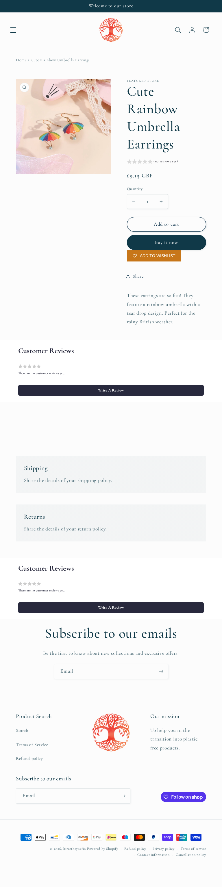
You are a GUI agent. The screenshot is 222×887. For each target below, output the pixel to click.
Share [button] (138, 276)
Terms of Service (32, 744)
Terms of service (193, 849)
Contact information (153, 855)
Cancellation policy (191, 855)
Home (21, 59)
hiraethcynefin (74, 849)
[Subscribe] (161, 671)
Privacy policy (164, 849)
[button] (13, 30)
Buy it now (166, 242)
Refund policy (29, 758)
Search (22, 730)
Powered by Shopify (102, 849)
